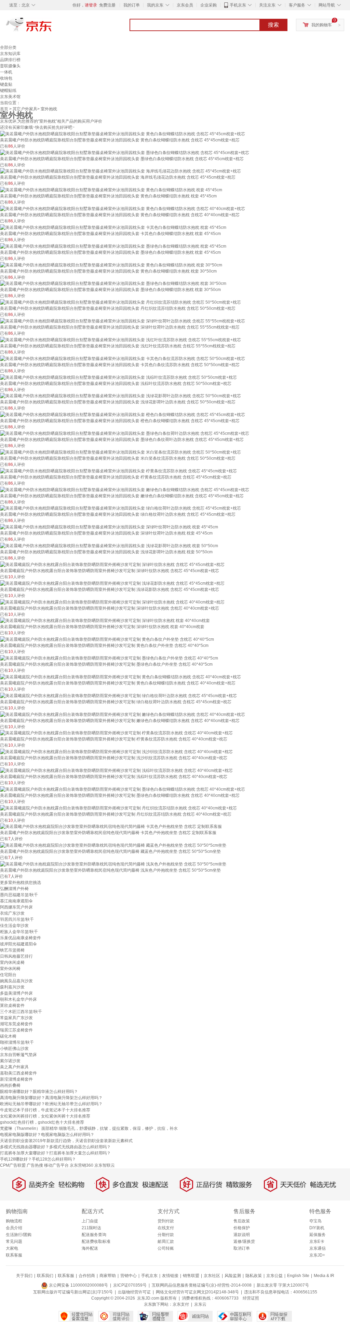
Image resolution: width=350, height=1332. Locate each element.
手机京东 (238, 5)
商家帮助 (107, 1275)
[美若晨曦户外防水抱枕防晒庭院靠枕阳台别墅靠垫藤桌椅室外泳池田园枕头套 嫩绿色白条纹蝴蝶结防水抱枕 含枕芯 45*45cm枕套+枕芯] (124, 489)
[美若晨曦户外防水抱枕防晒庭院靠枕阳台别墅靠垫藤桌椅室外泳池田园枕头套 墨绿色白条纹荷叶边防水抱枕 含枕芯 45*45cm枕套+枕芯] (124, 433)
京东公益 (274, 1275)
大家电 (12, 1248)
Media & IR (324, 1275)
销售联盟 (191, 1275)
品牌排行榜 (10, 59)
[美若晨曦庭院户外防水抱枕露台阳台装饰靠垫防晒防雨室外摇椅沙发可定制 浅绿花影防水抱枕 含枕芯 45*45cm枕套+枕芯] (112, 583)
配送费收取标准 (96, 1241)
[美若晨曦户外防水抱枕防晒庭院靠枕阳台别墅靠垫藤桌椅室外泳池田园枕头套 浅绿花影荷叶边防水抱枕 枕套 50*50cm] (109, 545)
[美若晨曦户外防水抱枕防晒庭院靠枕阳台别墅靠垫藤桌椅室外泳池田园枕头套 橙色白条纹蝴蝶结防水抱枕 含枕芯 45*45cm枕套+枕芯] (122, 414)
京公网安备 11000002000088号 (78, 1285)
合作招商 (87, 1275)
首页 (4, 109)
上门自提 (90, 1221)
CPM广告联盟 (13, 1165)
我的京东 (155, 5)
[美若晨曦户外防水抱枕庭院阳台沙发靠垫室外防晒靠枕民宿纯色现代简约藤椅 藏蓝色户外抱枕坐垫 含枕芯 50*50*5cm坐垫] (113, 845)
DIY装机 (316, 1227)
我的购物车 (321, 25)
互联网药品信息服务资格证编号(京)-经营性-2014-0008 (202, 1285)
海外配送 (90, 1248)
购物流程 (14, 1221)
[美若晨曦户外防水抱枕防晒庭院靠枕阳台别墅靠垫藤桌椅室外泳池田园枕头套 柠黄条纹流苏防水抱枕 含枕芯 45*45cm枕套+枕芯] (118, 470)
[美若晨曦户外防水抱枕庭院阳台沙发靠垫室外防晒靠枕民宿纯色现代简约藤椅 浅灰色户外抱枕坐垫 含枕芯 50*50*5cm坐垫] (113, 863)
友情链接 (170, 1275)
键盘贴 (6, 84)
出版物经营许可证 (134, 1292)
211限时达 (91, 1227)
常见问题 (14, 1241)
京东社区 (212, 1275)
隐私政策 (253, 1275)
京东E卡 (316, 1241)
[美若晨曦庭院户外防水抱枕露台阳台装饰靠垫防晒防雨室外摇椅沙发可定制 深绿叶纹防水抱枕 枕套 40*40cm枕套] (105, 620)
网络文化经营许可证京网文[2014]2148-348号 (197, 1292)
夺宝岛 (315, 1221)
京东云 (200, 1304)
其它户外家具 (25, 109)
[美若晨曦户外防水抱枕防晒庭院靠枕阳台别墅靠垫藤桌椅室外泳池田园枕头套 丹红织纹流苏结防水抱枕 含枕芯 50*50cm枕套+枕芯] (120, 302)
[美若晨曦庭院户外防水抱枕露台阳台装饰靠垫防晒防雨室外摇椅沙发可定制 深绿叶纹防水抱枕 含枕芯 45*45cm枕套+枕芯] (112, 564)
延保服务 (317, 1234)
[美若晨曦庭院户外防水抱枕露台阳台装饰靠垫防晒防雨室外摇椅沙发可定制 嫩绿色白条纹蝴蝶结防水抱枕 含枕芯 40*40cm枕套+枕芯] (122, 714)
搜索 (273, 25)
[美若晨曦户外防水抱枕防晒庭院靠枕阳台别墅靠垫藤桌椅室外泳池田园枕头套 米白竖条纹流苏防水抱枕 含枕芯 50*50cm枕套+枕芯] (120, 451)
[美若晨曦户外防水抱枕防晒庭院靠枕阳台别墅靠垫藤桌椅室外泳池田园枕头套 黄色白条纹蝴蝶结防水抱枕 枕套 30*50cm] (111, 264)
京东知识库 (10, 53)
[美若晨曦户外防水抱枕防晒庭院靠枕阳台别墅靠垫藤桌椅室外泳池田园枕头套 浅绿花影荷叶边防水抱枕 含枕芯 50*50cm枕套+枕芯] (120, 395)
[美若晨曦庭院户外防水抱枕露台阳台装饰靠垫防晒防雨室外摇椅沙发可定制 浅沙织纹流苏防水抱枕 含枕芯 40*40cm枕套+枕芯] (116, 751)
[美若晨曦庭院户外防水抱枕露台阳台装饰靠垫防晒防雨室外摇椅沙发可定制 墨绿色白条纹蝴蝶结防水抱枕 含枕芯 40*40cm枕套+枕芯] (122, 789)
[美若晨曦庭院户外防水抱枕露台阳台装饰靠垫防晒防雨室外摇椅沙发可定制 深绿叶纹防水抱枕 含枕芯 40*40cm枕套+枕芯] (112, 601)
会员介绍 (14, 1227)
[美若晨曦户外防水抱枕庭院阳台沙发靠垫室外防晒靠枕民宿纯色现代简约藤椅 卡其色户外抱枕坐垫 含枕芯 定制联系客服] (111, 826)
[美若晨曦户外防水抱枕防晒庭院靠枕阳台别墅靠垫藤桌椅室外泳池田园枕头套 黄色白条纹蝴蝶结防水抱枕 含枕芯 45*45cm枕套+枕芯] (122, 133)
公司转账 (166, 1248)
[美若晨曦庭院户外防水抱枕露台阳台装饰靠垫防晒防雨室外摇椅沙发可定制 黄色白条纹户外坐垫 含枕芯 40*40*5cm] (107, 639)
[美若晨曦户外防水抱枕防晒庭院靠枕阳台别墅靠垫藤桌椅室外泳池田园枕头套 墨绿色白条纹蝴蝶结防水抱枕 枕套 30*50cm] (113, 283)
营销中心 (128, 1275)
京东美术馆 (10, 96)
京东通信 (317, 1248)
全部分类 (8, 47)
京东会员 (185, 5)
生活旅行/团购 (18, 1234)
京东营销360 (81, 1165)
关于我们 (24, 1275)
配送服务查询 (94, 1234)
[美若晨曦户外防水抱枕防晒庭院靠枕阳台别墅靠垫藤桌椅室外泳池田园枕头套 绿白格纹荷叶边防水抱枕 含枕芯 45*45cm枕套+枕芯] (120, 508)
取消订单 (241, 1248)
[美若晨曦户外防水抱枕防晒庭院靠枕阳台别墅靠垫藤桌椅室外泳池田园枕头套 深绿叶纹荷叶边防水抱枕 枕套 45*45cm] (109, 526)
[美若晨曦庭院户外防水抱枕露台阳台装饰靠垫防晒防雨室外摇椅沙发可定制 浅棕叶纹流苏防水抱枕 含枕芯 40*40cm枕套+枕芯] (116, 770)
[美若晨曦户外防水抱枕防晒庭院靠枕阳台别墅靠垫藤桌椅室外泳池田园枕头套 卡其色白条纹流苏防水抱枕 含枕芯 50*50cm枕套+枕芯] (122, 358)
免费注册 (107, 5)
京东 (52, 27)
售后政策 (241, 1221)
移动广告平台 (56, 1165)
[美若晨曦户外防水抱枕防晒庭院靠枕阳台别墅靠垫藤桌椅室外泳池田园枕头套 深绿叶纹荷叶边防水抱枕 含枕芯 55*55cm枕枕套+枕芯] (122, 320)
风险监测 (233, 1275)
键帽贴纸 (8, 90)
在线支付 (166, 1227)
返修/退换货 (244, 1241)
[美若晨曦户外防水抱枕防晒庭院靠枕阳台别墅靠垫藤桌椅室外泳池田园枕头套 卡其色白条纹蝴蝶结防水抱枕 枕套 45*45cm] (113, 227)
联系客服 (14, 1255)
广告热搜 (35, 1165)
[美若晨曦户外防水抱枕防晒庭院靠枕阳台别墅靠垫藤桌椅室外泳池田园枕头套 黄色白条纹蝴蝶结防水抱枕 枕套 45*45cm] (111, 189)
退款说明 (241, 1234)
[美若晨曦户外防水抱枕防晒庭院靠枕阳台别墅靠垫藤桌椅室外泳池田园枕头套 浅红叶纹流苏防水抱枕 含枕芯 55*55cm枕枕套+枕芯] (120, 339)
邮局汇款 (166, 1241)
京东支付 (181, 1304)
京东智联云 (104, 1165)
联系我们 (45, 1275)
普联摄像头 (10, 66)
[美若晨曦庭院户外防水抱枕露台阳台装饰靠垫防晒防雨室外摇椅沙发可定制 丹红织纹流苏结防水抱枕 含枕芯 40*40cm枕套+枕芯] (118, 807)
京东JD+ (317, 1255)
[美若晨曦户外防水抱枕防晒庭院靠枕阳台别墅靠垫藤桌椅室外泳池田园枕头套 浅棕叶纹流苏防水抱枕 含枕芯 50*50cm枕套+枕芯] (118, 377)
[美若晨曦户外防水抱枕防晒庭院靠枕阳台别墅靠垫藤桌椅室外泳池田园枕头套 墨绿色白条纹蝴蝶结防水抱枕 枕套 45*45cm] (113, 246)
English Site (298, 1275)
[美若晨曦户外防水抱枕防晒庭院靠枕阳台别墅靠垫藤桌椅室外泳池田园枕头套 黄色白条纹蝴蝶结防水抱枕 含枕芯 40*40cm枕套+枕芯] (122, 208)
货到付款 (166, 1221)
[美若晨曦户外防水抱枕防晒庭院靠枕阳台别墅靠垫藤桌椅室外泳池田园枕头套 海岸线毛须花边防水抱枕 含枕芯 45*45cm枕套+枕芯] (120, 171)
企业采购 (208, 5)
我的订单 (131, 5)
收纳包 (6, 78)
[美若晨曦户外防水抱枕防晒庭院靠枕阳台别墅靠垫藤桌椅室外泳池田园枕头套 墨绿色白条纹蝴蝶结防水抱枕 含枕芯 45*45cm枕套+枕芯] (124, 152)
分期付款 (166, 1234)
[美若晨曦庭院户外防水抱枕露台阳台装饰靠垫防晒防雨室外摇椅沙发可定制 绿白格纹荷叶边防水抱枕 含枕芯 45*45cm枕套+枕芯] (118, 695)
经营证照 (251, 1298)
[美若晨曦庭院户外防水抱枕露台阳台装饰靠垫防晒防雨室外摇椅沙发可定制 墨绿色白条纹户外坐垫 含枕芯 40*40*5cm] (109, 657)
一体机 (6, 72)
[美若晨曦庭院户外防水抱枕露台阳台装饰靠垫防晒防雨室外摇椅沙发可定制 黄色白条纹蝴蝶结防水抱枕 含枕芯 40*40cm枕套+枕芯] (120, 676)
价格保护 (241, 1227)
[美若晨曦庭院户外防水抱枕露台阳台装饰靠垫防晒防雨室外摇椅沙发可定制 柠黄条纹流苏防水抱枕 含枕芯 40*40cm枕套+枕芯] (116, 733)
